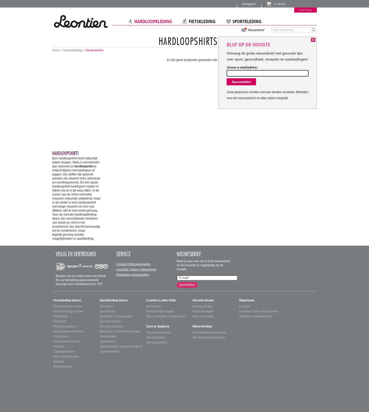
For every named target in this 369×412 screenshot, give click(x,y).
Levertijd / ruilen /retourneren (258, 311)
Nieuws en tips (203, 306)
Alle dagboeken (157, 342)
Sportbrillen (107, 341)
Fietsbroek (60, 316)
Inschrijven (153, 306)
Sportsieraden (109, 351)
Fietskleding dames (67, 300)
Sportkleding (247, 21)
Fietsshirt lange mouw (68, 311)
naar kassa (305, 10)
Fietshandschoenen (66, 341)
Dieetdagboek (155, 337)
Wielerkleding (62, 366)
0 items (280, 4)
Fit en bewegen (203, 311)
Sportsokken (108, 336)
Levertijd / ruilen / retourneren (136, 269)
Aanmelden (187, 285)
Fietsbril (58, 346)
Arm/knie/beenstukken (68, 331)
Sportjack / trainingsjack (116, 316)
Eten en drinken (203, 316)
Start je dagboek (157, 326)
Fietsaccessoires (64, 326)
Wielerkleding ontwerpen (210, 332)
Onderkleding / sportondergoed (121, 346)
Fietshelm (60, 321)
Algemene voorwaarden (132, 275)
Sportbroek (107, 311)
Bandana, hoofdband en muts (120, 331)
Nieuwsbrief (256, 30)
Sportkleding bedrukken (209, 337)
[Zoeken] (314, 30)
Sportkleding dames (114, 300)
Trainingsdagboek (158, 332)
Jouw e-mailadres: (242, 67)
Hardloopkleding (153, 21)
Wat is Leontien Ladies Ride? (166, 316)
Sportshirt (106, 306)
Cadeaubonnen (64, 351)
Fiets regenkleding (66, 356)
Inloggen (249, 4)
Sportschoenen (110, 321)
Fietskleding (202, 21)
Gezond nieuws (203, 300)
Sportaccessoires (111, 326)
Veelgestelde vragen (160, 311)
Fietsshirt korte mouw (67, 306)
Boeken (58, 361)
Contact (244, 306)
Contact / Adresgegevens (133, 264)
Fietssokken (61, 336)
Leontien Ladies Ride (161, 300)
